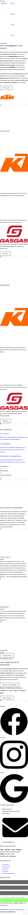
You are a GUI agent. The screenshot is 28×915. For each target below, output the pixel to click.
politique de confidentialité (20, 897)
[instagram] (24, 2)
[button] (5, 36)
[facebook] (20, 2)
